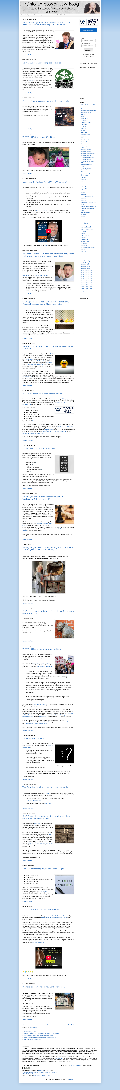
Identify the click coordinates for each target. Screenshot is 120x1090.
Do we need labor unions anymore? (38, 448)
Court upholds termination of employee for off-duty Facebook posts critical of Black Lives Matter (45, 303)
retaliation (83, 231)
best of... (83, 114)
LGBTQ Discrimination (87, 196)
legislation (83, 194)
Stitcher (30, 717)
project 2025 (84, 224)
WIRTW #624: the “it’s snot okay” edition (40, 909)
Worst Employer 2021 (86, 278)
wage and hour (85, 255)
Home (49, 1025)
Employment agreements (87, 157)
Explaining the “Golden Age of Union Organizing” (44, 182)
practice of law (85, 218)
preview (30, 217)
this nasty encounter (38, 943)
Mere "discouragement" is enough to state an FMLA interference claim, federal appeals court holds (46, 24)
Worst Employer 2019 (86, 274)
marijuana (83, 200)
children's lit (84, 120)
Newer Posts (26, 1025)
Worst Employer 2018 (86, 272)
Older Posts (71, 1025)
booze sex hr (84, 118)
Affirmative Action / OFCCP (88, 105)
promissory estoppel (86, 226)
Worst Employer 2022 (86, 280)
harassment (84, 179)
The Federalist (41, 361)
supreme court (85, 241)
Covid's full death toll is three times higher (54, 918)
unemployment (85, 253)
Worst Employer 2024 (86, 284)
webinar (83, 259)
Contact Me (67, 15)
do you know (84, 144)
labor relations (85, 191)
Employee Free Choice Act (88, 153)
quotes (31, 80)
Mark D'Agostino (61, 402)
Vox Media (50, 354)
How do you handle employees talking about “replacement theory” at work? (43, 498)
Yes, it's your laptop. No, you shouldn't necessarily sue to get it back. (42, 1033)
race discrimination (86, 228)
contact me (59, 1058)
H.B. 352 (83, 177)
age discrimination (86, 107)
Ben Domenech (29, 359)
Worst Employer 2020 (86, 276)
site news (83, 237)
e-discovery (84, 146)
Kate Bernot (26, 275)
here (45, 245)
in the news (84, 185)
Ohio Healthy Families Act (88, 208)
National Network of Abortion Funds (33, 433)
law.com (83, 192)
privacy (83, 222)
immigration (84, 183)
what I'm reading (85, 261)
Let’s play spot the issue (33, 738)
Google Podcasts (67, 715)
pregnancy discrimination (87, 220)
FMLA (82, 172)
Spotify (59, 715)
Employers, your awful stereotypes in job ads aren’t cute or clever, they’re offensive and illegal (47, 549)
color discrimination (86, 122)
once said (37, 824)
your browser (43, 717)
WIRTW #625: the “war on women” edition (41, 649)
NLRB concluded (27, 377)
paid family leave (85, 212)
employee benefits (86, 151)
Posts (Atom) (33, 1027)
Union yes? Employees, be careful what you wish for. (46, 101)
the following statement (44, 667)
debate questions (85, 134)
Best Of (59, 15)
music (82, 204)
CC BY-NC (74, 1067)
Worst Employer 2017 (86, 270)
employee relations (86, 155)
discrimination (84, 142)
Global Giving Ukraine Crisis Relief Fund (54, 431)
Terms (87, 56)
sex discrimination (86, 235)
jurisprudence (84, 187)
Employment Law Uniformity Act (88, 162)
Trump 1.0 (83, 249)
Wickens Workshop (66, 399)
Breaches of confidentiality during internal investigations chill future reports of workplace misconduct (48, 255)
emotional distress (86, 149)
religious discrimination (87, 229)
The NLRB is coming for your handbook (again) (43, 869)
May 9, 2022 (48, 803)
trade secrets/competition (88, 247)
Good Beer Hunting (42, 275)
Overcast (25, 717)
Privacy (92, 56)
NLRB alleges (43, 891)
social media (84, 239)
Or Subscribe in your (88, 63)
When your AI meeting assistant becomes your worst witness (40, 1037)
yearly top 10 (84, 292)
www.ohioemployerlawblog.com (41, 1075)
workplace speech (86, 268)
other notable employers (40, 704)
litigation (83, 198)
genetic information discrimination (86, 174)
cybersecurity (84, 132)
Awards (52, 15)
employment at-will (86, 159)
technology (84, 243)
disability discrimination (87, 140)
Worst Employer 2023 (86, 282)
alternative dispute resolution (88, 110)
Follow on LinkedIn (88, 30)
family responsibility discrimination (86, 169)
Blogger (71, 1079)
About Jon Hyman (26, 15)
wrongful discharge (86, 290)
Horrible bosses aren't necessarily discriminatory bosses (38, 1035)
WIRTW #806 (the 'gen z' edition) (32, 1039)
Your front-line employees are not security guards (45, 787)
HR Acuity (30, 428)
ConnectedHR (26, 404)
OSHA (82, 210)
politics (83, 216)
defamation (84, 136)
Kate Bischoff (45, 722)
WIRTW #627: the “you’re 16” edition (38, 137)
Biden (82, 116)
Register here (36, 421)
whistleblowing (85, 263)
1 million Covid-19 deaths (57, 916)
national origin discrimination (88, 206)
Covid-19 (83, 126)
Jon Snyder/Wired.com (76, 1065)
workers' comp (85, 264)
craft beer (83, 128)
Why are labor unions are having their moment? (44, 987)
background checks (86, 112)
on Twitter (47, 794)
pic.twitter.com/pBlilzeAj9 (33, 800)
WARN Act (84, 257)
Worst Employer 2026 (86, 288)
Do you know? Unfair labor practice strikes (41, 63)
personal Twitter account (35, 364)
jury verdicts (84, 189)
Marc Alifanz (33, 722)
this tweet (49, 363)
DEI (82, 138)
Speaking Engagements (41, 15)
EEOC (82, 147)
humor (83, 181)
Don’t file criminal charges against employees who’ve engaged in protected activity (46, 817)
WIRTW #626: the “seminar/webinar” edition (42, 394)
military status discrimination (88, 202)
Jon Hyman (41, 1070)
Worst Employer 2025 (86, 286)
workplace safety (85, 266)
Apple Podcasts (51, 715)
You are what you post (30, 1031)
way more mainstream (34, 522)
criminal (83, 130)
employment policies (86, 164)
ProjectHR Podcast (41, 210)
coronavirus (84, 124)
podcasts (83, 214)
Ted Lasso (84, 245)
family (82, 166)
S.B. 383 (83, 233)
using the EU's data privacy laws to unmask (40, 843)
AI (81, 108)
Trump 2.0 (83, 251)
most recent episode (66, 722)
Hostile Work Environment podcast (36, 724)
